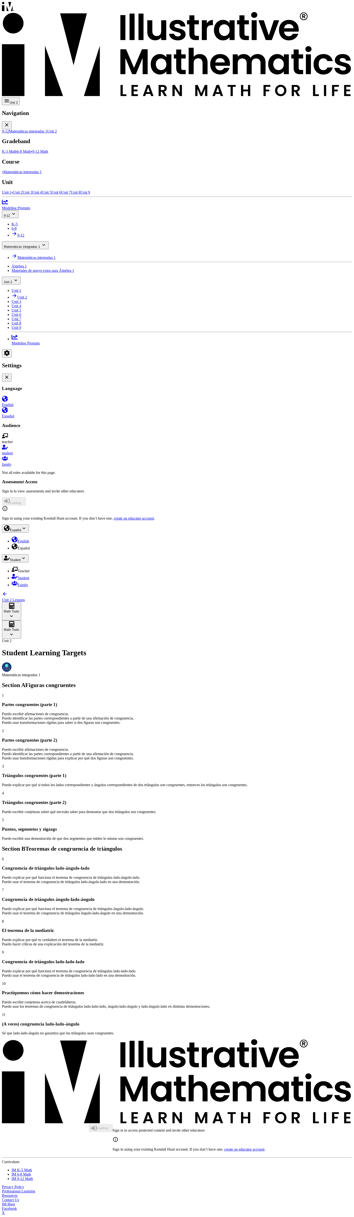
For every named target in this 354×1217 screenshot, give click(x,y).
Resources (10, 1195)
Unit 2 (8, 282)
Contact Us (10, 1200)
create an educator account (134, 518)
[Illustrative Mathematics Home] (177, 49)
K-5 (15, 224)
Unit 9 (16, 327)
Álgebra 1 (19, 266)
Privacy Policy (13, 1187)
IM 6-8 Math (21, 1174)
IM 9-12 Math (22, 1179)
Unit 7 (16, 319)
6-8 (14, 228)
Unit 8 (16, 323)
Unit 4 (16, 306)
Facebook (9, 1208)
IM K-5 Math (22, 1170)
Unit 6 (16, 314)
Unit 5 (16, 310)
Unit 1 (16, 290)
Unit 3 (16, 301)
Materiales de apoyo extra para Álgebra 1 (43, 270)
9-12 (7, 215)
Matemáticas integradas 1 (22, 246)
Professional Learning (18, 1191)
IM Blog (8, 1204)
